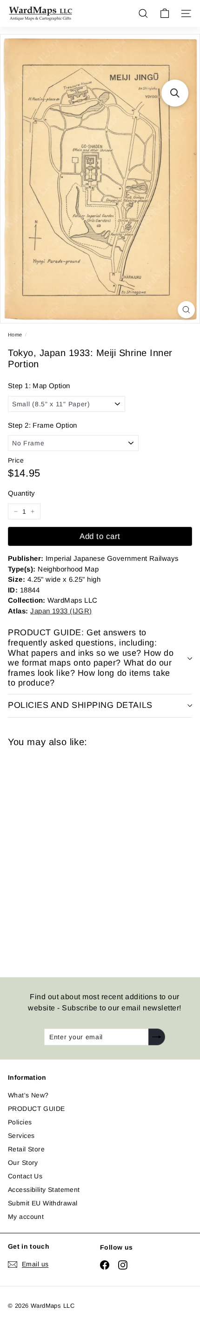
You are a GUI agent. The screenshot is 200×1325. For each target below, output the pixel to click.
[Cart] (164, 13)
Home (15, 334)
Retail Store (26, 1149)
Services (21, 1135)
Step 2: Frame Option (42, 425)
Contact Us (25, 1176)
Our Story (23, 1162)
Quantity (21, 493)
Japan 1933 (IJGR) (61, 611)
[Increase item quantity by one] (32, 511)
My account (26, 1216)
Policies (20, 1122)
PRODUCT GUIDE (36, 1108)
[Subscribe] (156, 1037)
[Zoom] (186, 309)
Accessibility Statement (44, 1189)
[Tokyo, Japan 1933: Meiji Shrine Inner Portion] (73, 856)
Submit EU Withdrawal (42, 1203)
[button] (174, 93)
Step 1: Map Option (39, 386)
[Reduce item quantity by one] (16, 511)
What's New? (28, 1095)
